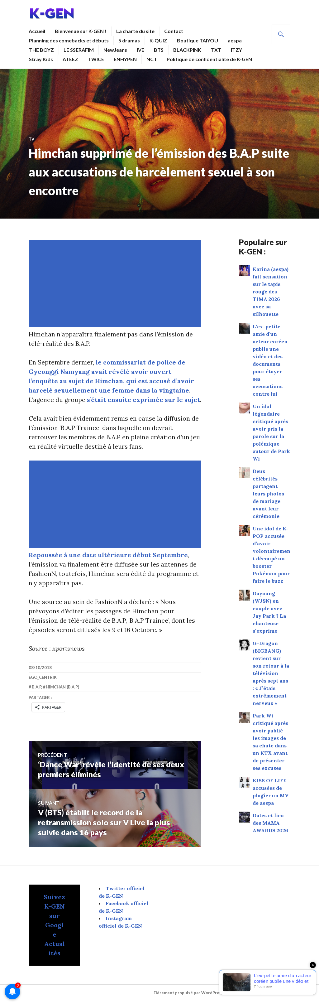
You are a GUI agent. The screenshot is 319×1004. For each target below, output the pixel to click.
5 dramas (129, 40)
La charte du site (135, 31)
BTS (159, 50)
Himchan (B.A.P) (62, 686)
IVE (140, 50)
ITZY (236, 50)
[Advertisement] (116, 283)
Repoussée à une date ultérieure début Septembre (108, 555)
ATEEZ (70, 59)
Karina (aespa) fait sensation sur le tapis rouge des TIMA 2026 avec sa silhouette (270, 291)
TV (31, 139)
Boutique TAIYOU (197, 40)
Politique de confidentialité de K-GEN (209, 59)
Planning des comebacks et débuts (69, 40)
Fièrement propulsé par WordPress (189, 992)
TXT (216, 50)
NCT (151, 59)
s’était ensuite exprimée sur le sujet (143, 399)
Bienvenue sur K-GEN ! (81, 31)
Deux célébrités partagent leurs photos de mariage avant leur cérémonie (268, 493)
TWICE (96, 59)
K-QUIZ (158, 40)
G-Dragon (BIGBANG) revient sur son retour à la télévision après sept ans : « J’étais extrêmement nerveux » (271, 673)
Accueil (37, 31)
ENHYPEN (125, 59)
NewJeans (115, 50)
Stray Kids (41, 59)
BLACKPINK (187, 50)
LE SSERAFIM (79, 50)
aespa (235, 40)
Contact (173, 31)
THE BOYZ (41, 50)
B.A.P (36, 686)
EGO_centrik (43, 677)
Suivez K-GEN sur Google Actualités (54, 925)
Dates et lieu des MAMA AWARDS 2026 (270, 822)
